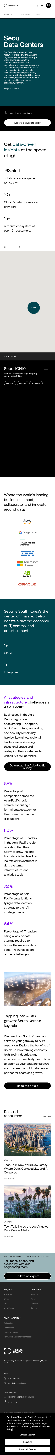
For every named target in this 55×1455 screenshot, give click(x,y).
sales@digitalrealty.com (17, 1383)
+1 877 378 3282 (14, 1378)
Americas (8, 1294)
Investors (34, 1303)
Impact (33, 1299)
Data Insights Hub (11, 1332)
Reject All (27, 1442)
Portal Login (12, 1402)
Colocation (8, 1323)
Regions (8, 1289)
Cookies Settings (27, 1435)
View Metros (9, 1308)
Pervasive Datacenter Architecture (18, 1337)
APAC (6, 1303)
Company (36, 1289)
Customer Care (10, 1392)
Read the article (27, 1085)
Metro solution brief (27, 122)
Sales (6, 1374)
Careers (34, 1308)
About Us (34, 1294)
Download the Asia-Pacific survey (27, 767)
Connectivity (9, 1328)
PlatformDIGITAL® (12, 1318)
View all (45, 1116)
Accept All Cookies (27, 1449)
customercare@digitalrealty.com (21, 1397)
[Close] (51, 1416)
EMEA (6, 1299)
